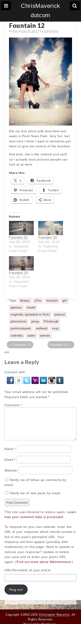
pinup (35, 321)
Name (10, 449)
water (31, 335)
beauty (25, 300)
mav (15, 31)
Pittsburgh (51, 321)
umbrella (17, 335)
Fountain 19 (18, 272)
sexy (55, 328)
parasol (59, 314)
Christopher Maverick (54, 614)
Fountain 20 (47, 237)
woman (45, 335)
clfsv (38, 300)
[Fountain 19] (21, 263)
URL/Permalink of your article (27, 570)
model (31, 307)
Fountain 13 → (60, 344)
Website (10, 470)
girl (65, 300)
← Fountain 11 (20, 344)
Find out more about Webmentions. (44, 562)
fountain (52, 300)
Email (10, 459)
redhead (41, 328)
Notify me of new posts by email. (35, 493)
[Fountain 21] (21, 228)
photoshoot (19, 321)
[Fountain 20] (50, 228)
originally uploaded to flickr (30, 314)
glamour (16, 307)
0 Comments (50, 31)
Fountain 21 (18, 237)
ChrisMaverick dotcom (40, 10)
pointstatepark (21, 328)
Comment (13, 405)
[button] (11, 380)
